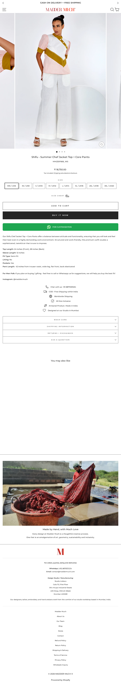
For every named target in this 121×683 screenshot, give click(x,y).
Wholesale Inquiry (60, 665)
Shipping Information (60, 326)
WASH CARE (60, 320)
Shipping (57, 173)
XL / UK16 (79, 186)
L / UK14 (65, 186)
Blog (60, 626)
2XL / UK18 (93, 186)
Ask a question (60, 340)
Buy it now (60, 215)
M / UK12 (52, 186)
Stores (60, 631)
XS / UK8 (25, 186)
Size (60, 180)
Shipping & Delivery (60, 650)
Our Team (60, 621)
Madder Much (60, 611)
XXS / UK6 (11, 186)
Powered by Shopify (60, 680)
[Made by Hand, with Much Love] (60, 493)
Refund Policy (60, 641)
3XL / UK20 (109, 186)
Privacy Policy (60, 660)
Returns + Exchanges (60, 333)
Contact (60, 636)
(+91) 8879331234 (65, 568)
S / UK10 (39, 186)
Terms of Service (60, 655)
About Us (60, 616)
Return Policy (60, 645)
